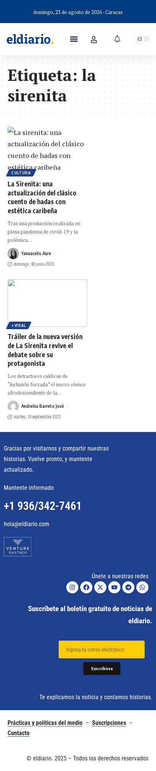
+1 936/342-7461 (43, 505)
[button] (73, 39)
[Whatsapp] (142, 587)
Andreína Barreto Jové (42, 406)
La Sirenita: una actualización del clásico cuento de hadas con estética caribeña (42, 197)
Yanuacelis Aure (36, 253)
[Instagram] (72, 587)
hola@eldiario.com (26, 524)
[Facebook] (86, 587)
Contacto (19, 733)
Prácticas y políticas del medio (45, 722)
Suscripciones (109, 722)
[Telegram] (128, 587)
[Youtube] (114, 587)
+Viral (18, 325)
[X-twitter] (100, 587)
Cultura (21, 172)
